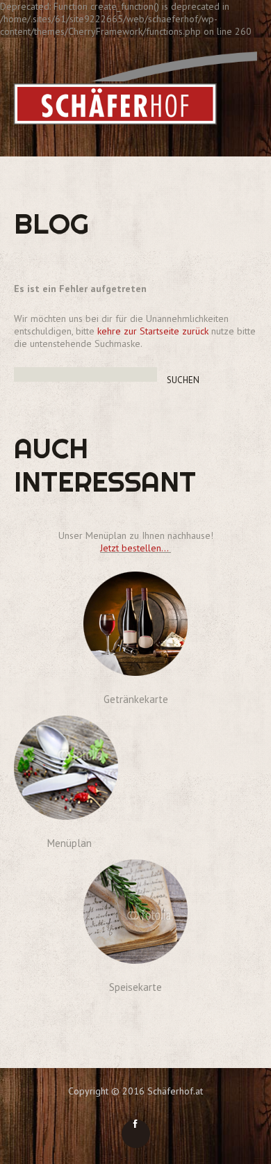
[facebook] (136, 1133)
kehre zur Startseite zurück (154, 331)
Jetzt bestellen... (135, 548)
